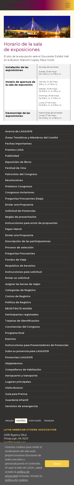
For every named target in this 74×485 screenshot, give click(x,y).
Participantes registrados (22, 314)
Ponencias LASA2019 (19, 357)
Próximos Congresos (18, 186)
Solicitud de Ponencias (20, 210)
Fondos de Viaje (15, 259)
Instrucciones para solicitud (23, 271)
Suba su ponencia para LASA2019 (27, 351)
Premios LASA (14, 149)
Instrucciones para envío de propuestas (31, 223)
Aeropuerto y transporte (21, 375)
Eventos (10, 339)
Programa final (14, 333)
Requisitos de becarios (20, 265)
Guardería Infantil (16, 400)
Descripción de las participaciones (28, 241)
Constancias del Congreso (22, 326)
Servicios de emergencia (21, 406)
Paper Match (13, 229)
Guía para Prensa (16, 394)
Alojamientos (14, 363)
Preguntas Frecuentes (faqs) (24, 198)
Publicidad (12, 155)
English (9, 421)
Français (49, 421)
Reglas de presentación (20, 216)
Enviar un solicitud (17, 277)
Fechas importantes (18, 143)
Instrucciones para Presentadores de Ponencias (36, 345)
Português (35, 421)
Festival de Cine (15, 168)
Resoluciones (14, 180)
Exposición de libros (18, 162)
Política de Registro (18, 302)
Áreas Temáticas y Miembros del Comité (31, 137)
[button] (29, 480)
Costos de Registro (17, 296)
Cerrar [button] (57, 463)
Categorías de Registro (20, 290)
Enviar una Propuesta (19, 204)
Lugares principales (18, 381)
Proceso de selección (19, 247)
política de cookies (16, 480)
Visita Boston (14, 387)
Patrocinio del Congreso (21, 174)
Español (21, 421)
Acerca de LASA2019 (18, 131)
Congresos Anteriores (19, 192)
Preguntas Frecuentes (20, 253)
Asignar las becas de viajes (22, 284)
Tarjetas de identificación (22, 320)
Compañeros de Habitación (23, 369)
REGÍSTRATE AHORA (18, 308)
